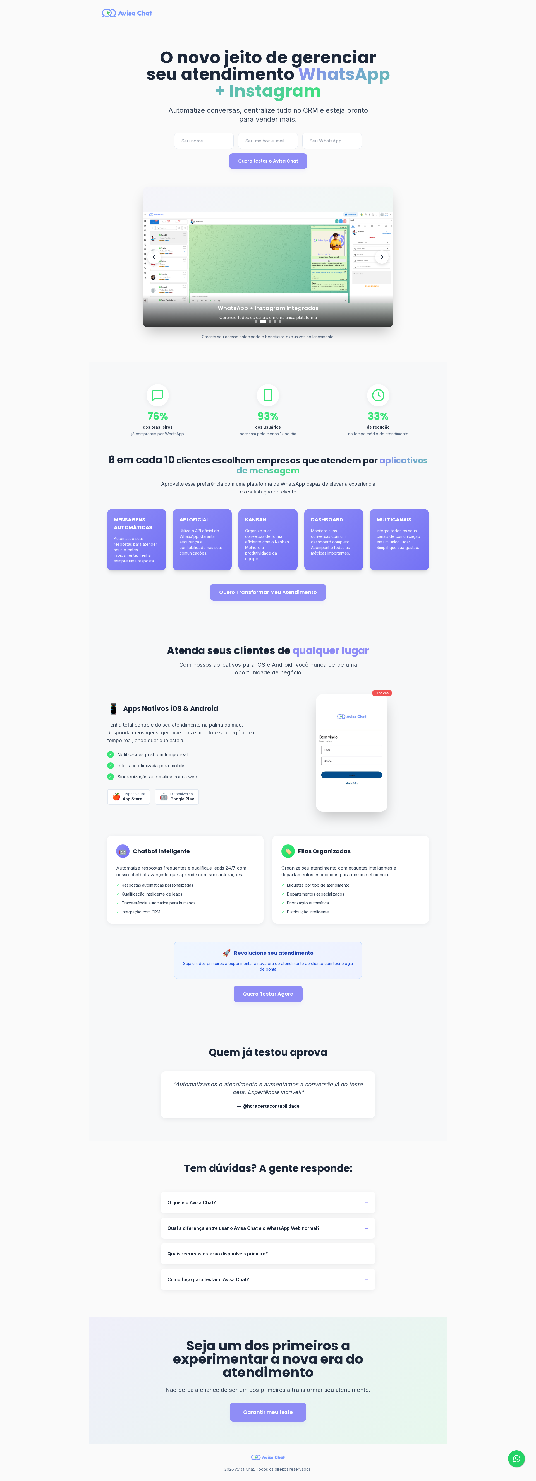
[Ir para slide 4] (275, 321)
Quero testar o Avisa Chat (268, 161)
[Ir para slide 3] (268, 321)
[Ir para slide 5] (280, 321)
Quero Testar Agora (268, 993)
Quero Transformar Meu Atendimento (268, 592)
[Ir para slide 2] (261, 321)
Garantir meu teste (268, 1412)
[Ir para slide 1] (256, 321)
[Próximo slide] (382, 257)
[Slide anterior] (154, 257)
